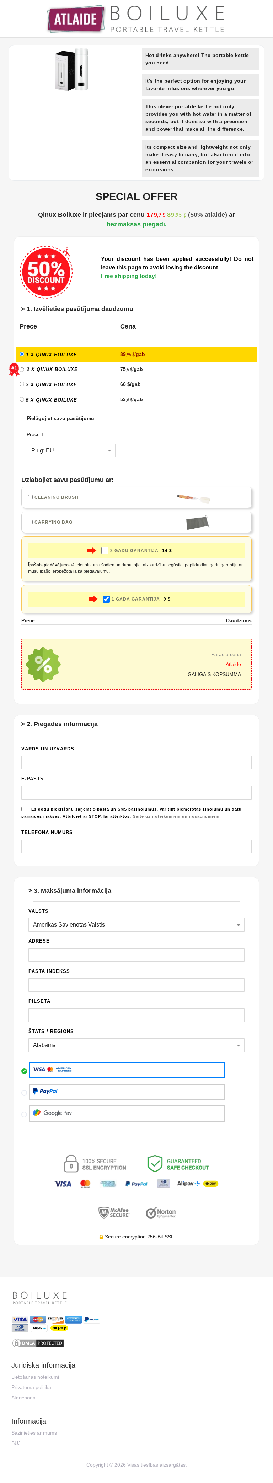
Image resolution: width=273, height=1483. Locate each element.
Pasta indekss (49, 971)
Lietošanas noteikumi (35, 1377)
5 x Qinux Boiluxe (50, 400)
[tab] (136, 308)
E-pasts (32, 778)
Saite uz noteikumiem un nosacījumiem (176, 816)
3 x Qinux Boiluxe (50, 384)
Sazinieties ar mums (34, 1433)
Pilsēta (39, 1001)
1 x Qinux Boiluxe (50, 354)
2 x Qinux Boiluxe (52, 369)
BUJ (16, 1443)
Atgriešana (23, 1397)
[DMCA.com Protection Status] (136, 1343)
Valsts (38, 911)
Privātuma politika (31, 1387)
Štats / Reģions (51, 1031)
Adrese (39, 941)
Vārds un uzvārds (47, 748)
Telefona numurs (47, 832)
